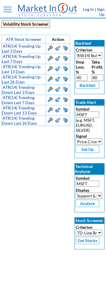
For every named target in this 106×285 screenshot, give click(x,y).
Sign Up (101, 12)
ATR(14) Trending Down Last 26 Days (19, 121)
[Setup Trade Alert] (65, 48)
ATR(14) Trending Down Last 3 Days (18, 90)
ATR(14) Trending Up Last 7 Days (21, 59)
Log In (88, 9)
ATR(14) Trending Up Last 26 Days (21, 79)
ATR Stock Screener (24, 39)
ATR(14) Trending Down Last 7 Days (18, 100)
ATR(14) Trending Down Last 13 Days (19, 110)
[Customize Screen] (50, 48)
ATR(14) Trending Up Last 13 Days (21, 69)
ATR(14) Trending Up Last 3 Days (21, 49)
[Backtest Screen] (57, 48)
